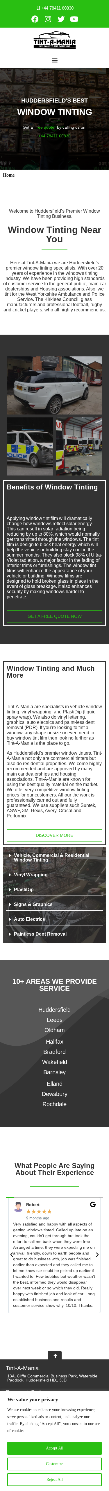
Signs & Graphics (33, 904)
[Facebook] (35, 19)
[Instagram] (48, 19)
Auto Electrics (29, 919)
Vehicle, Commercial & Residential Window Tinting (51, 857)
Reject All (55, 1479)
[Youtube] (74, 19)
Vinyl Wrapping (31, 874)
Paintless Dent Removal (40, 934)
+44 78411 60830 (54, 136)
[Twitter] (61, 19)
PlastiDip (24, 889)
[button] (54, 60)
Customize (54, 1464)
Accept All (54, 1448)
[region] (54, 1441)
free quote (44, 127)
